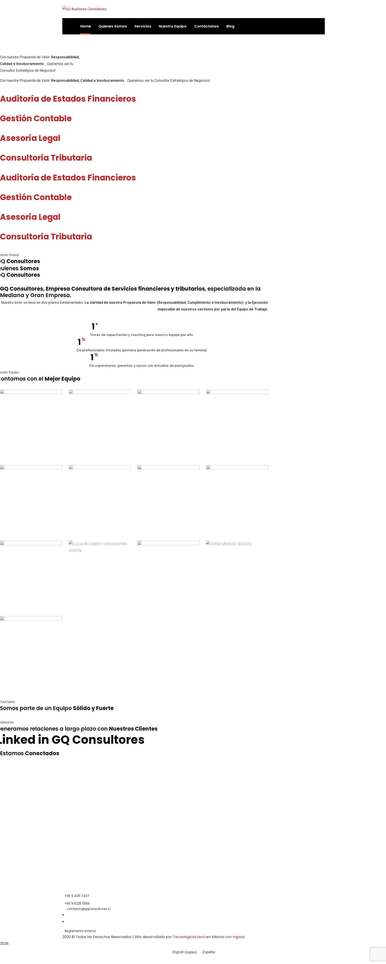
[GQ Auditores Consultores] (84, 9)
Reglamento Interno (80, 931)
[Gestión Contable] (1, 110)
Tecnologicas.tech (189, 936)
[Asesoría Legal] (1, 130)
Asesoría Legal (30, 138)
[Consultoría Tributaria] (1, 149)
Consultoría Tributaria (46, 157)
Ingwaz (239, 936)
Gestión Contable (36, 118)
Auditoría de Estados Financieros (68, 99)
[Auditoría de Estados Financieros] (1, 90)
